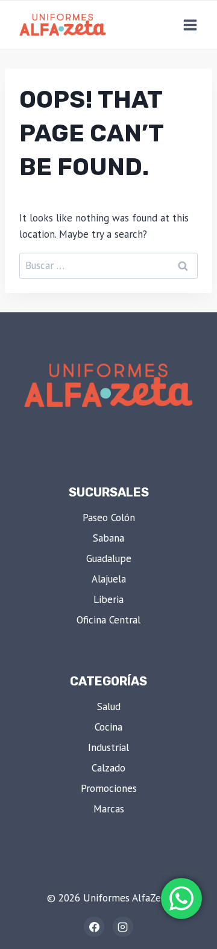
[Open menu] (190, 25)
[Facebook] (94, 927)
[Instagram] (123, 927)
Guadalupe (108, 558)
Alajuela (109, 579)
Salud (109, 706)
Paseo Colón (109, 517)
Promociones (109, 788)
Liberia (108, 599)
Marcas (108, 808)
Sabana (108, 538)
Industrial (108, 747)
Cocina (108, 727)
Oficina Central (108, 619)
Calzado (108, 767)
